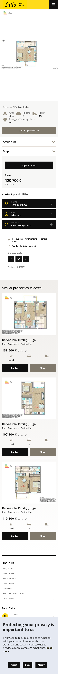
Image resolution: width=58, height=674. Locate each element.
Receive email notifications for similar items (29, 240)
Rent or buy (8, 598)
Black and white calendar (14, 593)
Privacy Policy (9, 578)
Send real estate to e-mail (24, 246)
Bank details (8, 573)
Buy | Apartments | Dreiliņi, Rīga (17, 344)
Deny (27, 665)
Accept (14, 665)
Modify (41, 665)
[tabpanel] (29, 53)
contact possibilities (29, 130)
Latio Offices (9, 583)
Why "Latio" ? (9, 568)
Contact (15, 368)
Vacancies (7, 588)
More (43, 368)
